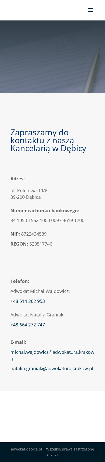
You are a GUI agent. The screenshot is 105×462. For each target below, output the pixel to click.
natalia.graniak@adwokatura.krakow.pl (51, 368)
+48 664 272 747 (27, 325)
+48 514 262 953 (28, 301)
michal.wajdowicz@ (31, 352)
